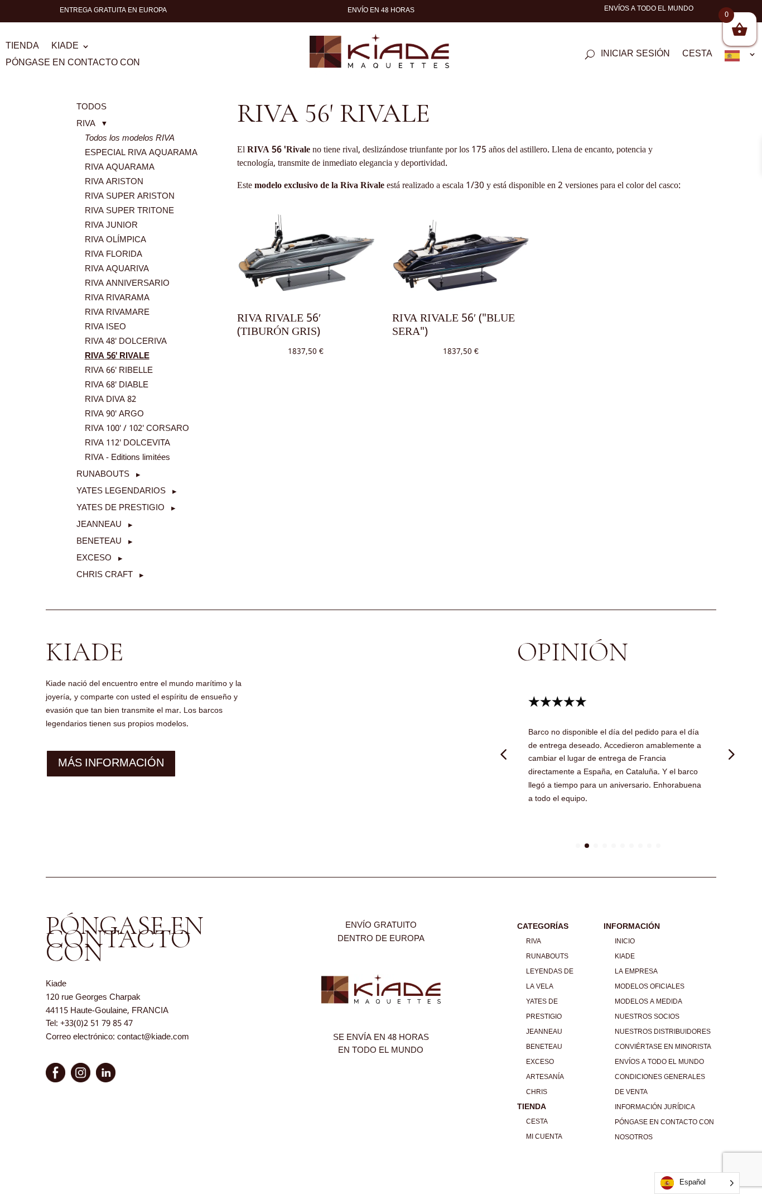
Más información (111, 763)
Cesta (697, 55)
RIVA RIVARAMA (117, 298)
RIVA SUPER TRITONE (129, 211)
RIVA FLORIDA (113, 254)
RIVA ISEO (105, 327)
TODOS (91, 107)
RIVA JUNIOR (111, 225)
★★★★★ (557, 702)
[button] (91, 124)
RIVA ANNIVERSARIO (127, 283)
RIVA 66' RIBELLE (119, 370)
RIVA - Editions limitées (127, 457)
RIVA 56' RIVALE (117, 356)
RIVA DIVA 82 (110, 399)
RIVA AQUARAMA (120, 167)
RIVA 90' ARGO (114, 414)
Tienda (22, 48)
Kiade (65, 48)
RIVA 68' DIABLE (116, 385)
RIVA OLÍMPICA (115, 240)
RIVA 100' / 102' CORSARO (137, 428)
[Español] (740, 58)
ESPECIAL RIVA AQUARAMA (141, 153)
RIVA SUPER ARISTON (130, 196)
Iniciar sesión (635, 55)
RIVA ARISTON (114, 182)
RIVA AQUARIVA (117, 269)
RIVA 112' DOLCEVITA (127, 443)
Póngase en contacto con (73, 64)
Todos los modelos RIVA (130, 138)
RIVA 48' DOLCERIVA (126, 341)
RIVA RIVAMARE (117, 312)
